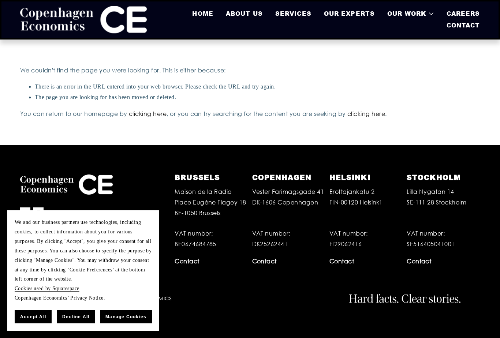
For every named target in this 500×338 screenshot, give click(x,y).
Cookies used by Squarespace (47, 288)
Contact (463, 25)
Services (293, 13)
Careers (463, 13)
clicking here (148, 113)
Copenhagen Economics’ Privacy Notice (59, 298)
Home (202, 13)
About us (244, 13)
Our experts (349, 13)
